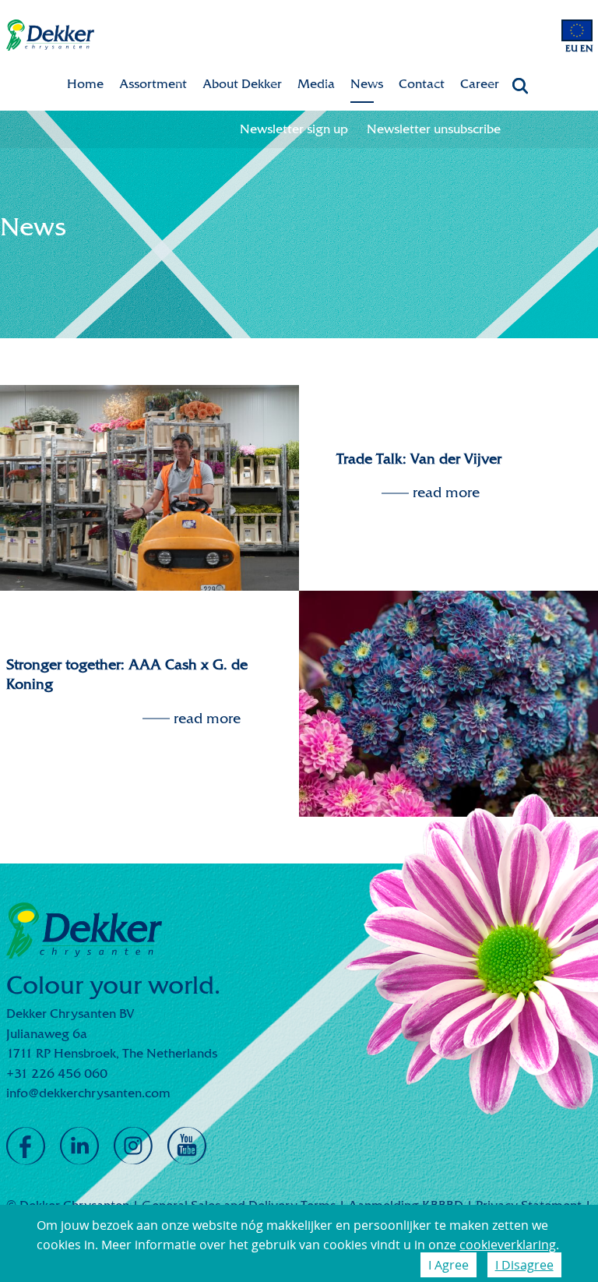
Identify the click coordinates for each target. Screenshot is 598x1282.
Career (479, 83)
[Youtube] (186, 1146)
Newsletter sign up (294, 129)
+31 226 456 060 (56, 1073)
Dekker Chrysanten (50, 35)
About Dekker (242, 83)
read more (446, 492)
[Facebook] (25, 1146)
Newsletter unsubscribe (434, 129)
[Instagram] (133, 1146)
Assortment (153, 83)
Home (85, 83)
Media (316, 83)
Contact (422, 83)
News (366, 83)
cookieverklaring (507, 1244)
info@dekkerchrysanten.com (88, 1093)
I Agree (448, 1264)
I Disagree (524, 1264)
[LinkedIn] (79, 1146)
